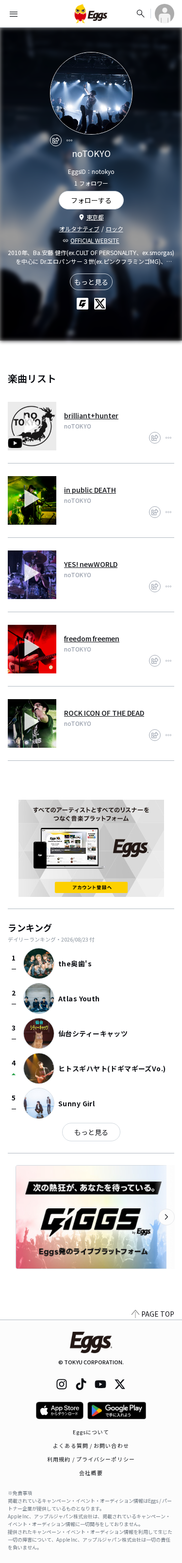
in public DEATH (90, 490)
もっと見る (91, 282)
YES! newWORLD (90, 564)
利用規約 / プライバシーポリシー (91, 1459)
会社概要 (90, 1473)
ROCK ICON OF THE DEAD (104, 713)
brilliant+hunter (91, 415)
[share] (56, 140)
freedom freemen (91, 638)
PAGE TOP (157, 1314)
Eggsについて (91, 1432)
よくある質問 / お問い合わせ (91, 1445)
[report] (69, 140)
